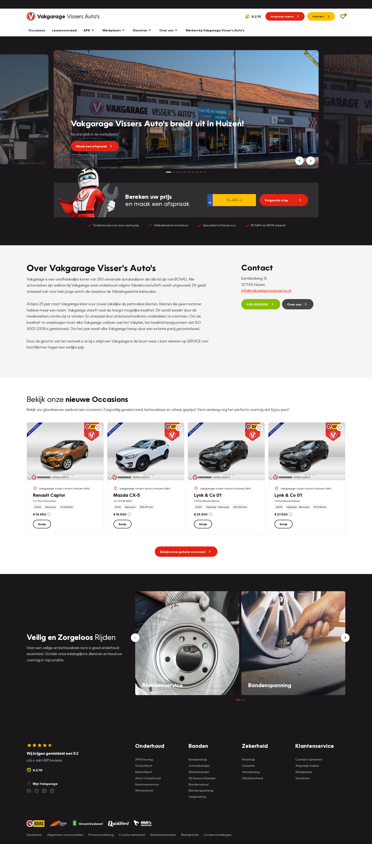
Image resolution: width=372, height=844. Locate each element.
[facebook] (29, 791)
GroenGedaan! (91, 823)
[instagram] (44, 791)
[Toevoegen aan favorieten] (98, 427)
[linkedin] (52, 791)
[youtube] (36, 791)
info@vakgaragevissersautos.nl (266, 290)
